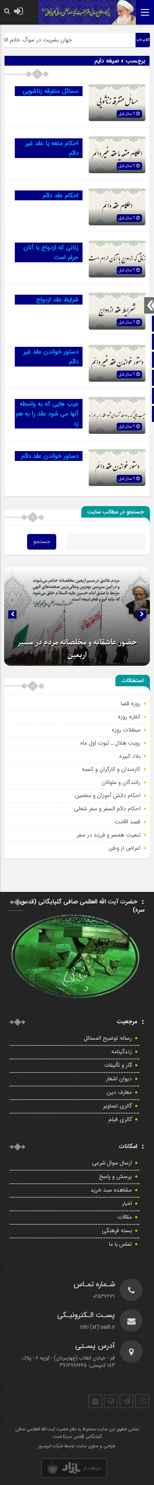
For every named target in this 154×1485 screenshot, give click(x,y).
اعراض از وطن (124, 847)
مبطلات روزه (126, 729)
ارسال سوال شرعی (112, 1163)
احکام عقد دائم (60, 195)
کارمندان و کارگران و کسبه (111, 769)
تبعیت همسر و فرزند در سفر (108, 834)
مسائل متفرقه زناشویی (50, 91)
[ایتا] (111, 1401)
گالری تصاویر (117, 1106)
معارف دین (119, 1093)
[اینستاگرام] (142, 1401)
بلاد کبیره (129, 756)
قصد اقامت (127, 821)
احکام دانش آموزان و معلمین (107, 795)
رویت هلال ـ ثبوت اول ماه (110, 742)
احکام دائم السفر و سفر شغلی (107, 808)
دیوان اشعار (119, 1079)
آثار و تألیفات (118, 1065)
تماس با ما (120, 1244)
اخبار (127, 1204)
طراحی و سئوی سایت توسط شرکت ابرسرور (77, 1446)
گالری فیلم (120, 1120)
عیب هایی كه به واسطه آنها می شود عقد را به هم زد (47, 414)
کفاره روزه (129, 716)
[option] (77, 616)
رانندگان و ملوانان (120, 782)
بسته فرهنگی (117, 1231)
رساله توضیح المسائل (108, 1038)
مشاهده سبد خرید (111, 1190)
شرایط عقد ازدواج (57, 300)
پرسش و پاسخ (115, 1177)
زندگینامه (121, 1052)
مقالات (124, 1217)
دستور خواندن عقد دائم (49, 456)
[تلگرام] (126, 1401)
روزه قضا (130, 703)
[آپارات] (95, 1401)
